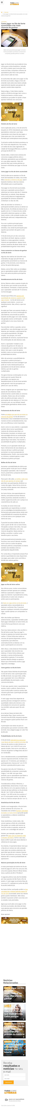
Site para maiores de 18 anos (15, 1100)
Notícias (6, 12)
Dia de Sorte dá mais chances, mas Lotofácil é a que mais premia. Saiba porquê (13, 1011)
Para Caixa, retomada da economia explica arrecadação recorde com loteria (13, 1045)
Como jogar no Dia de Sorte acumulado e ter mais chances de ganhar (14, 993)
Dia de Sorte (6, 31)
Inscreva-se (8, 1082)
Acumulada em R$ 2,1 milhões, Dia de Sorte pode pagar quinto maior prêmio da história (14, 1029)
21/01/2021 (4, 21)
